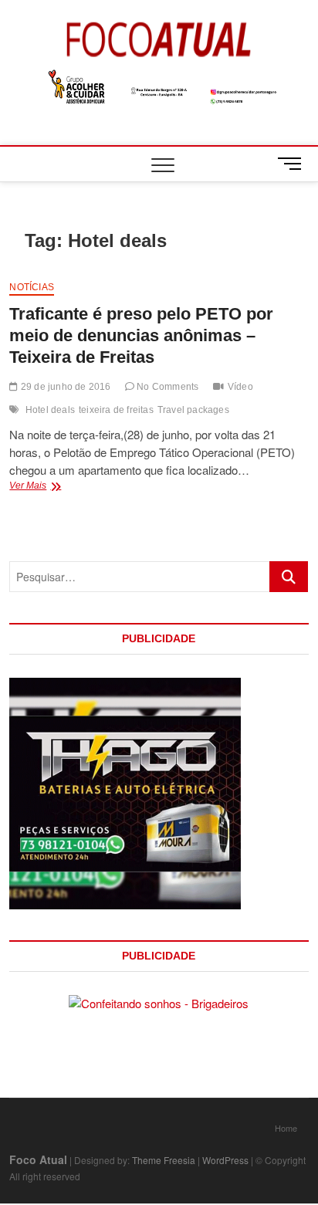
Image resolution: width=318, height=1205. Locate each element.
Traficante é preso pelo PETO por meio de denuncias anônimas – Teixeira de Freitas (141, 335)
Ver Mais (49, 487)
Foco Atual (38, 1159)
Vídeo (240, 386)
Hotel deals (50, 409)
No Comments (166, 386)
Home (286, 1128)
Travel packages (193, 409)
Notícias (31, 287)
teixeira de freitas (116, 409)
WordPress (225, 1159)
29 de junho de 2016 (64, 386)
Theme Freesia (163, 1159)
